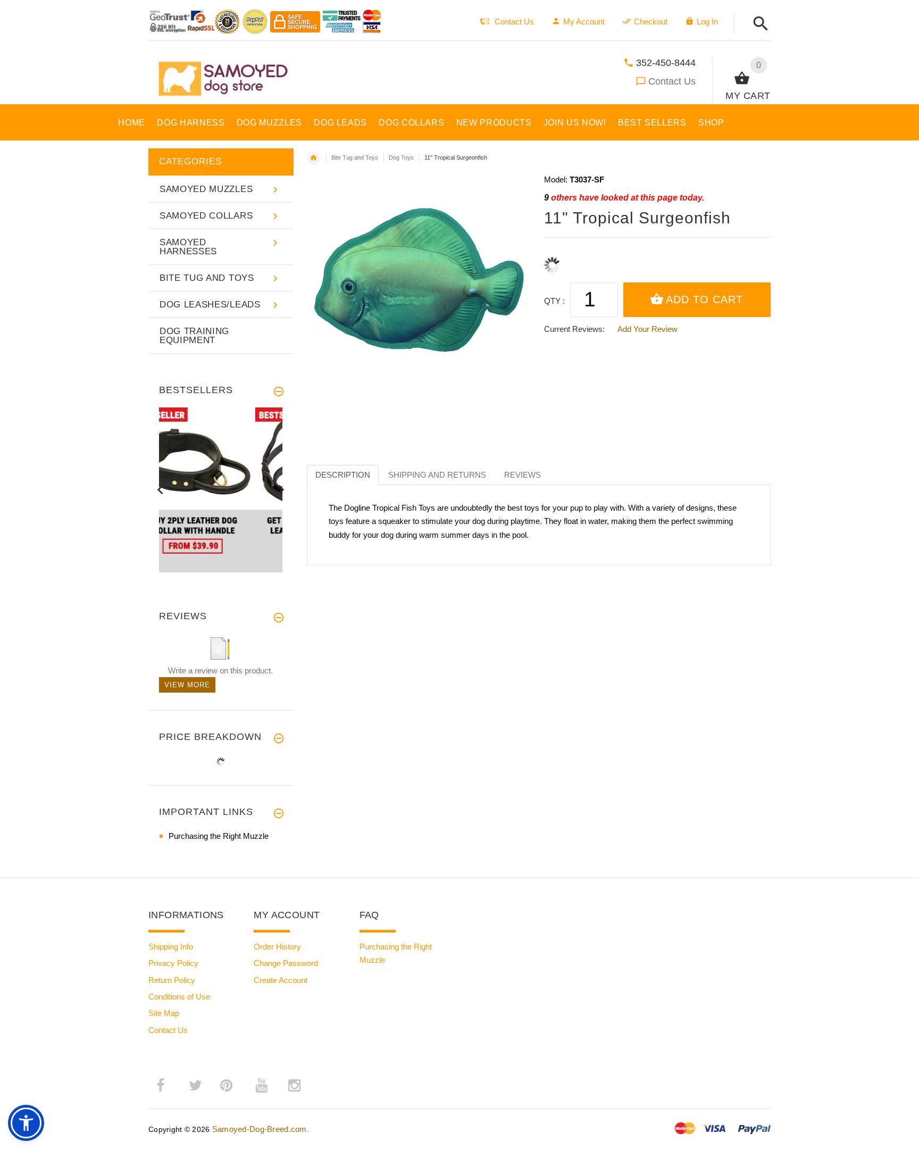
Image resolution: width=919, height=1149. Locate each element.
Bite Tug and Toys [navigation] (354, 157)
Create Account (280, 980)
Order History (277, 946)
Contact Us (672, 81)
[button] (758, 24)
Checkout (650, 21)
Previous (160, 490)
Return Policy (171, 980)
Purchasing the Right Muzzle (219, 835)
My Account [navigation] (584, 21)
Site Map (163, 1013)
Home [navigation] (314, 158)
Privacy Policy (173, 963)
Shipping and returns (437, 474)
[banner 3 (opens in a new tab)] (220, 489)
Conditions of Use (179, 996)
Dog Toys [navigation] (401, 157)
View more (187, 685)
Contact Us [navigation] (514, 21)
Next (281, 490)
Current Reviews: (574, 329)
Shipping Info (170, 946)
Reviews (522, 474)
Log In (707, 21)
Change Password (286, 963)
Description (342, 474)
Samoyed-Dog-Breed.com (259, 1129)
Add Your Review (647, 329)
